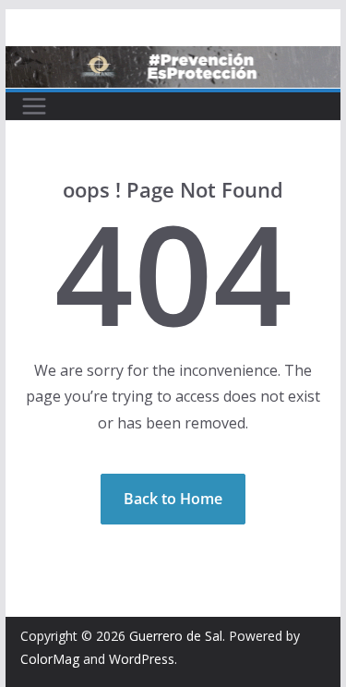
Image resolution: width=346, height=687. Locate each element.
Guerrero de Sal (175, 636)
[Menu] (34, 106)
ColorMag (49, 659)
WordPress (141, 659)
